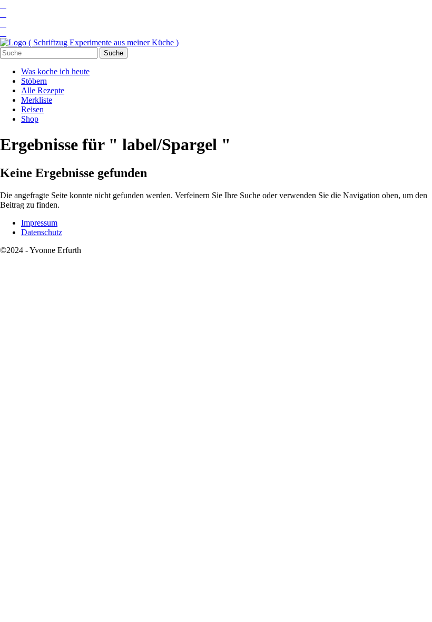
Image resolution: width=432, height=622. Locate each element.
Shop (29, 118)
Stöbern (34, 80)
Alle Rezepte (42, 90)
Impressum (39, 222)
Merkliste (36, 99)
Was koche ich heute (55, 71)
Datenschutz (41, 232)
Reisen (32, 109)
